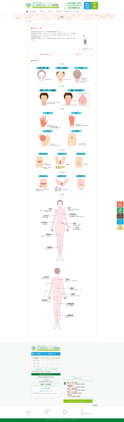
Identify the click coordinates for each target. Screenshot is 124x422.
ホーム (28, 410)
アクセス (46, 413)
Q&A (27, 413)
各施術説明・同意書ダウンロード (86, 413)
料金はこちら (79, 54)
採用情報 (64, 413)
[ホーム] (27, 11)
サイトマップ (29, 415)
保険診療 (64, 410)
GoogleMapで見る (78, 378)
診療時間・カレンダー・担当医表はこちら (46, 353)
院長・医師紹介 (47, 410)
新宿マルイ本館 (46, 393)
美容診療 (82, 410)
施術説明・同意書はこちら (46, 54)
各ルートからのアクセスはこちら (78, 401)
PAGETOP (95, 405)
